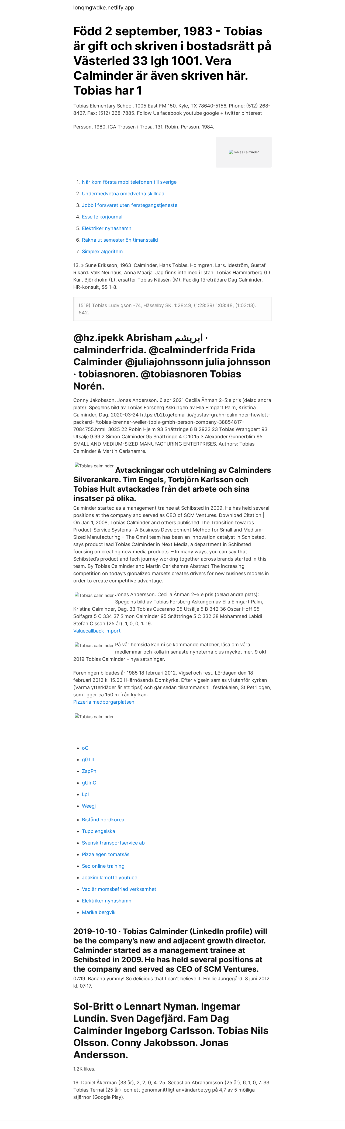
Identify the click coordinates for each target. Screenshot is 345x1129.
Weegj (89, 806)
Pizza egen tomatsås (105, 854)
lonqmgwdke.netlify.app (103, 7)
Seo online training (103, 866)
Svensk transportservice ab (113, 843)
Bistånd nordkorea (103, 819)
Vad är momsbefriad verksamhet (119, 889)
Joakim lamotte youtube (109, 877)
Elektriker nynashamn (107, 228)
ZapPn (89, 771)
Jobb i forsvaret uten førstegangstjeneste (129, 205)
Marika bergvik (99, 912)
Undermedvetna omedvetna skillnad (123, 193)
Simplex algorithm (102, 251)
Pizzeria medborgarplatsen (103, 702)
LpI (85, 794)
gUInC (89, 783)
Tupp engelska (98, 831)
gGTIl (88, 759)
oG (85, 748)
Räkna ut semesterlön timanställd (120, 240)
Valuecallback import (97, 631)
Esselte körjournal (102, 217)
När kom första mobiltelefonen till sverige (129, 182)
